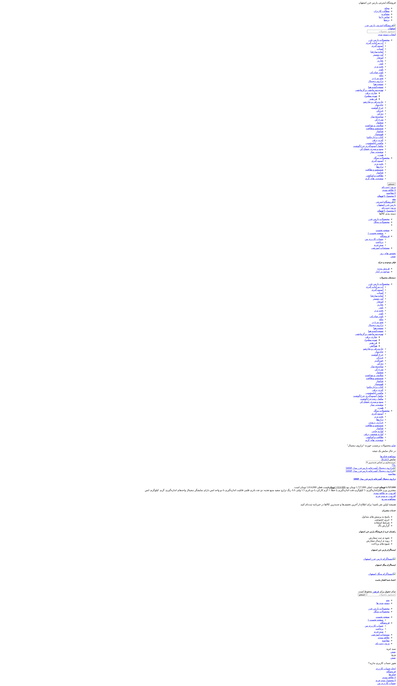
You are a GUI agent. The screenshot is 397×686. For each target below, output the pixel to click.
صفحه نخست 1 (375, 233)
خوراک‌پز (379, 360)
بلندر (381, 63)
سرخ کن (379, 119)
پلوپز (381, 69)
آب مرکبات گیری (374, 43)
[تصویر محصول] (371, 471)
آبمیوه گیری (377, 46)
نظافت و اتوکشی (374, 175)
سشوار (379, 122)
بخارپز (380, 60)
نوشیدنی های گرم (374, 178)
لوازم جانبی (377, 431)
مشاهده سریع (389, 499)
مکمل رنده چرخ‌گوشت (371, 399)
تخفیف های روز (388, 253)
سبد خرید (378, 245)
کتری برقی (377, 140)
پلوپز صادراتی (376, 72)
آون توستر (378, 54)
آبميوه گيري (377, 160)
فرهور (376, 591)
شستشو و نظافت (374, 169)
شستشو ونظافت (374, 128)
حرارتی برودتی (375, 422)
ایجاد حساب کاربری (386, 668)
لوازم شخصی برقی (373, 434)
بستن (393, 256)
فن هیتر (373, 99)
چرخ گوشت (377, 107)
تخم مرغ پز (377, 78)
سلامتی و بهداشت (374, 125)
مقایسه (386, 640)
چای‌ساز (379, 104)
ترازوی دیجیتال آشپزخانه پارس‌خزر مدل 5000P (374, 479)
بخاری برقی (371, 93)
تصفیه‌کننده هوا (375, 87)
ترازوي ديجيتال (375, 81)
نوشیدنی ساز (376, 152)
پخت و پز (378, 66)
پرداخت (379, 242)
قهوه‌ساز (379, 134)
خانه (393, 445)
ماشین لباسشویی (374, 143)
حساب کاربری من (374, 239)
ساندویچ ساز (377, 116)
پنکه (381, 75)
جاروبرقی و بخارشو (373, 102)
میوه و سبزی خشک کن (371, 149)
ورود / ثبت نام (382, 643)
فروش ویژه (383, 268)
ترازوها (379, 166)
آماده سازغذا (376, 51)
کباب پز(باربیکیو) (375, 137)
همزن (380, 155)
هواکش (373, 345)
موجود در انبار (382, 271)
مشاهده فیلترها (388, 456)
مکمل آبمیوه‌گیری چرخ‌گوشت (368, 146)
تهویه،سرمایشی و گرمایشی (369, 90)
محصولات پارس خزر (379, 40)
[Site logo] (376, 28)
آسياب (380, 48)
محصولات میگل (381, 157)
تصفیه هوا (378, 84)
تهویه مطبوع (371, 96)
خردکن (379, 110)
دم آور (380, 113)
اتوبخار (380, 57)
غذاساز (379, 131)
